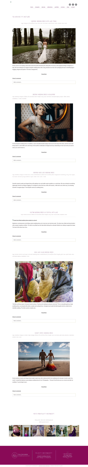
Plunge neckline (26, 176)
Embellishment (37, 174)
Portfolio (57, 7)
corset (32, 174)
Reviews (63, 7)
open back (68, 254)
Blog (68, 7)
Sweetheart (15, 98)
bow (29, 174)
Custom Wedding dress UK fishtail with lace (44, 212)
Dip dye (43, 7)
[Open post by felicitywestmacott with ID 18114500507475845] (50, 431)
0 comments (16, 78)
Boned (26, 174)
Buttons (29, 214)
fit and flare (32, 23)
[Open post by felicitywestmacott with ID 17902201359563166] (26, 431)
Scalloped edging (55, 96)
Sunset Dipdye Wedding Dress (44, 333)
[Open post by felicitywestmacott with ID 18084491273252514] (38, 431)
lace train (40, 23)
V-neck (19, 98)
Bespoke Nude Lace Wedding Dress (44, 172)
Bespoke (37, 7)
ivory (42, 96)
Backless (17, 174)
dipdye (32, 335)
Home (31, 7)
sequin (61, 96)
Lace (36, 23)
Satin (56, 23)
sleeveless (71, 335)
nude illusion (51, 23)
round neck (56, 214)
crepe (29, 335)
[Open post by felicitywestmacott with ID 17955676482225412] (61, 431)
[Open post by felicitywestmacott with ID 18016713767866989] (73, 431)
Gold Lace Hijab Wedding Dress (44, 252)
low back (45, 23)
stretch (59, 23)
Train (63, 23)
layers (73, 174)
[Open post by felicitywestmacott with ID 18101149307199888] (14, 431)
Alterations (50, 7)
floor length (38, 96)
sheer (65, 96)
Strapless (62, 214)
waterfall (24, 98)
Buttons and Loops (23, 254)
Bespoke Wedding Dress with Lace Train (44, 21)
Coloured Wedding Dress (34, 254)
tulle (66, 23)
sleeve (68, 96)
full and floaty (62, 174)
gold (62, 254)
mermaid (49, 96)
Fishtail (26, 96)
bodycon (26, 23)
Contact (73, 7)
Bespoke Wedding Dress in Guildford (44, 94)
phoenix (67, 335)
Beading (17, 96)
